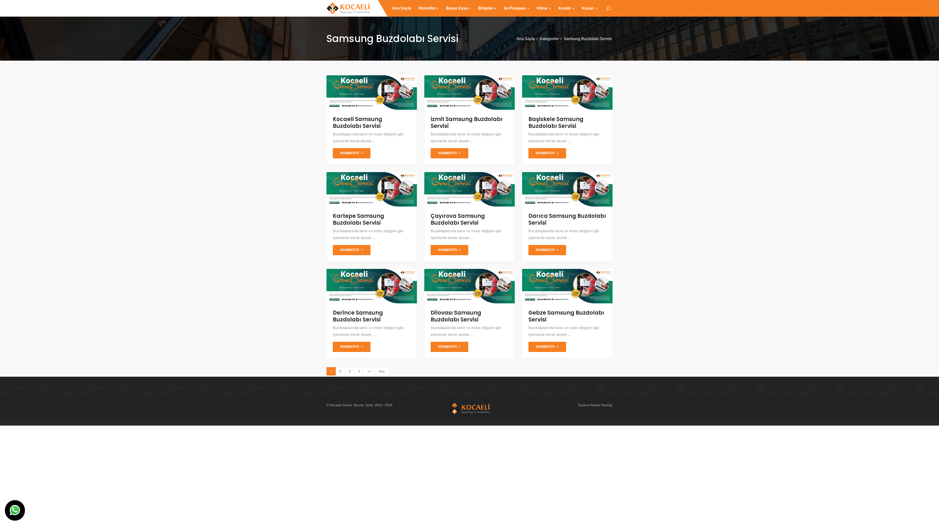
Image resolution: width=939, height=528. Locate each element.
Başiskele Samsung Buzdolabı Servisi (555, 122)
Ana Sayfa (401, 8)
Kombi (565, 8)
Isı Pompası (515, 8)
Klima (542, 8)
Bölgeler (486, 8)
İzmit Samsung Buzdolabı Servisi (467, 122)
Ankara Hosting (601, 405)
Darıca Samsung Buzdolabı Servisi (567, 219)
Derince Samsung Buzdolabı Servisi (358, 316)
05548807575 (350, 153)
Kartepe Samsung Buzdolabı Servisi (358, 219)
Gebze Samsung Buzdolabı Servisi (566, 316)
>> (369, 371)
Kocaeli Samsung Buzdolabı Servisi (357, 122)
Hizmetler (427, 8)
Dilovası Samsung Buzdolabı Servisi (456, 316)
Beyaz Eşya (457, 8)
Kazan (588, 8)
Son (382, 371)
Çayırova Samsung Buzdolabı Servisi (458, 219)
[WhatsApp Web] (15, 510)
